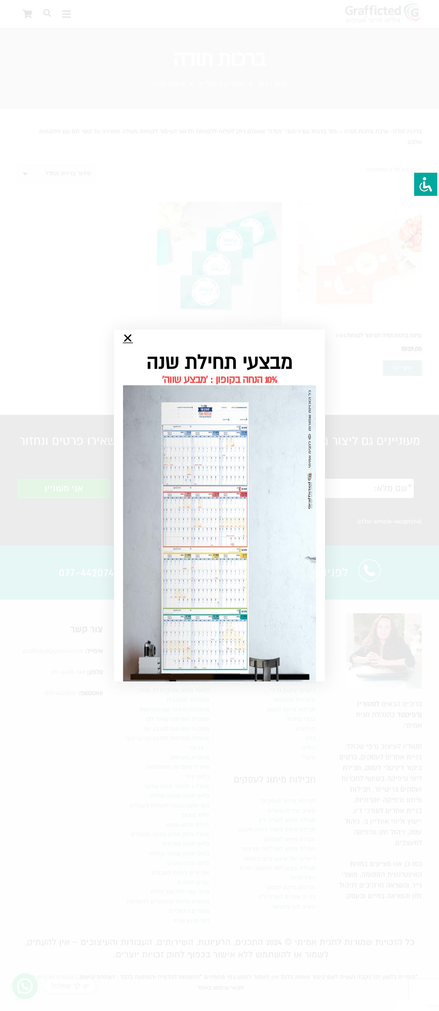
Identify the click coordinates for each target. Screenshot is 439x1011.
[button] (128, 338)
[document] (219, 505)
